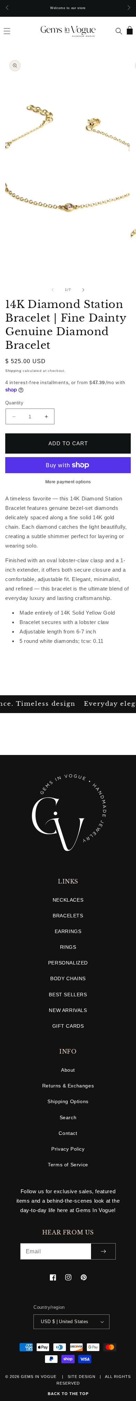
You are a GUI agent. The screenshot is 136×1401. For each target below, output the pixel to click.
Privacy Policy (67, 1149)
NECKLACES (68, 900)
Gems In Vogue (39, 1376)
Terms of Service (68, 1164)
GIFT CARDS (68, 1026)
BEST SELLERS (68, 994)
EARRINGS (68, 931)
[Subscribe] (103, 1251)
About (68, 1070)
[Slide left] (52, 290)
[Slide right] (83, 290)
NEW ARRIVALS (68, 1010)
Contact (68, 1133)
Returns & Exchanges (68, 1085)
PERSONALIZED (68, 963)
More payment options (68, 481)
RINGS (68, 947)
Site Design (82, 1376)
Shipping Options (68, 1101)
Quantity (14, 402)
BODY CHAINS (68, 978)
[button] (7, 31)
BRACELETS (68, 915)
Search (68, 1117)
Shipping (13, 371)
